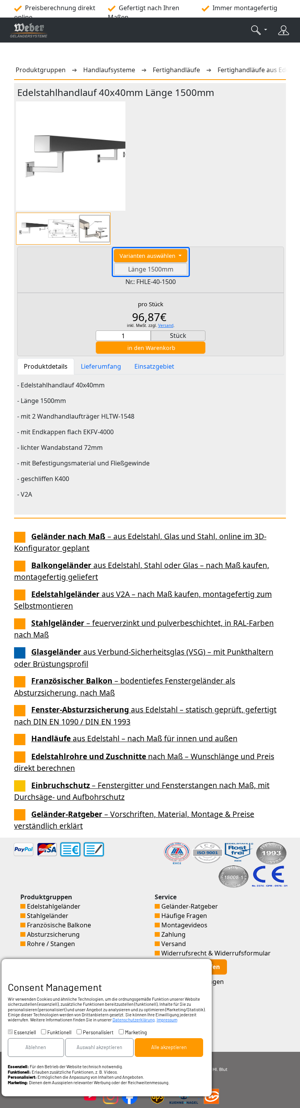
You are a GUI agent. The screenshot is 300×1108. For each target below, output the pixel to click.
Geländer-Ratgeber (189, 906)
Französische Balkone (58, 925)
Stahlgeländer (46, 915)
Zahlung (173, 934)
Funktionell (58, 1032)
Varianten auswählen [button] (148, 255)
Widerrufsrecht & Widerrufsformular (215, 953)
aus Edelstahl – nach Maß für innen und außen (134, 738)
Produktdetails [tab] (46, 366)
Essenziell (24, 1032)
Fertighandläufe (176, 70)
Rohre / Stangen (50, 943)
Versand (165, 325)
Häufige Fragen (183, 915)
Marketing (135, 1032)
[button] (259, 30)
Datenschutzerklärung (133, 1019)
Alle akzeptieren (169, 1047)
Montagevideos (183, 925)
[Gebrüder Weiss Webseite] (211, 1096)
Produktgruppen (42, 70)
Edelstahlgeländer (52, 906)
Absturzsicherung (52, 934)
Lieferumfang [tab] (101, 366)
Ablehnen (35, 1047)
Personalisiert (98, 1032)
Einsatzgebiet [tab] (154, 366)
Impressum (167, 1019)
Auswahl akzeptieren (99, 1047)
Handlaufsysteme (109, 70)
